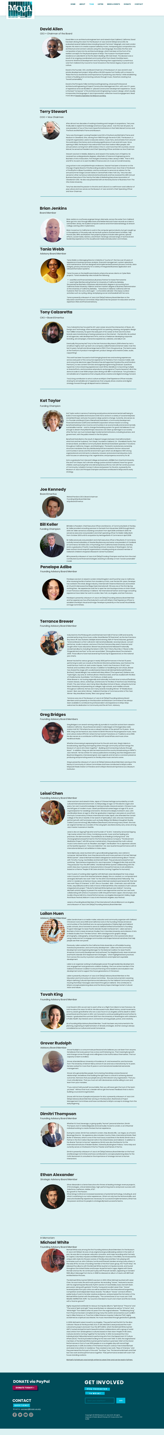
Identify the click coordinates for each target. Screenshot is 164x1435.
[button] (52, 47)
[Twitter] (20, 1415)
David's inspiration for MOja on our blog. (90, 96)
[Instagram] (31, 1415)
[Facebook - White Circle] (149, 4)
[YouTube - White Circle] (156, 4)
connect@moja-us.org (31, 1409)
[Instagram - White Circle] (153, 4)
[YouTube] (25, 1415)
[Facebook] (14, 1415)
